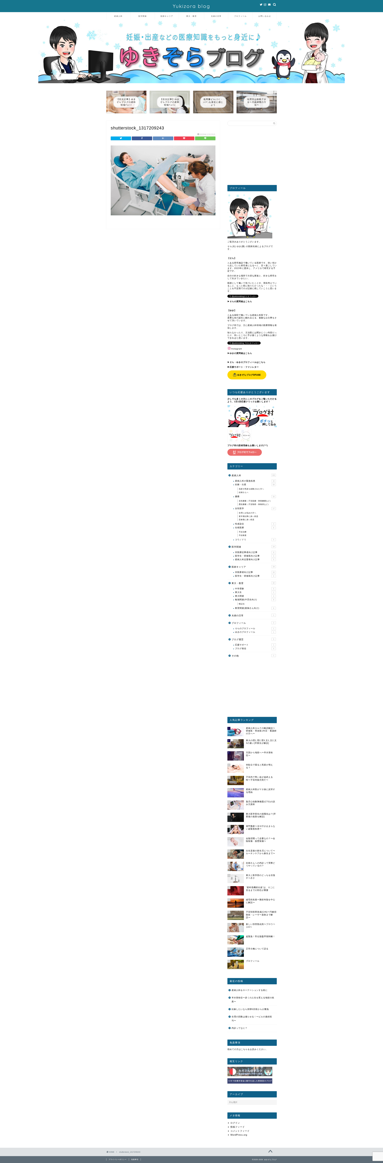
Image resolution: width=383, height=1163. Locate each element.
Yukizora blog (191, 6)
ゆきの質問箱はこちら (241, 353)
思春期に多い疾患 (246, 520)
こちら (244, 1049)
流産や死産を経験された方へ (251, 489)
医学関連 (142, 16)
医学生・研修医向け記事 (254, 556)
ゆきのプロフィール (254, 632)
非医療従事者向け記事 (254, 552)
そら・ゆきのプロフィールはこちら (248, 362)
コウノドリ (254, 539)
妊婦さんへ (244, 492)
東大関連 (254, 596)
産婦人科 (118, 16)
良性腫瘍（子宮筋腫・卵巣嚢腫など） (255, 501)
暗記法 (242, 604)
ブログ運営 (253, 639)
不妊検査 (243, 535)
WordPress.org (238, 1135)
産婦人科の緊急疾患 (255, 481)
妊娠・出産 (255, 484)
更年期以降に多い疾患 (248, 516)
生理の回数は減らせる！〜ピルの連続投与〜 (252, 1019)
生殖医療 (254, 528)
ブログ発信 (254, 648)
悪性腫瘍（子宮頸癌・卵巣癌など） (254, 504)
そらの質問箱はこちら (241, 301)
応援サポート (254, 645)
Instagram (236, 349)
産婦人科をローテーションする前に (250, 990)
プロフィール (240, 16)
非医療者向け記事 (255, 572)
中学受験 (254, 589)
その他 (253, 655)
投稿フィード (237, 1127)
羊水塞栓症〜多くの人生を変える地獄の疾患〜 (253, 1000)
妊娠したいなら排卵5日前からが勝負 (250, 1009)
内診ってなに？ (239, 1028)
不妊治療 (243, 532)
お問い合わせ (264, 16)
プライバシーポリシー (118, 1159)
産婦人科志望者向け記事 (254, 559)
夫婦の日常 (216, 16)
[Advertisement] (252, 156)
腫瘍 (255, 496)
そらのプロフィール (254, 628)
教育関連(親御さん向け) (254, 608)
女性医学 (255, 508)
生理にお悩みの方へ (247, 513)
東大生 (254, 592)
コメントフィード (240, 1131)
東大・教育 (191, 16)
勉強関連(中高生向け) (254, 599)
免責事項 (134, 1159)
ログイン (235, 1123)
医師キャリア (167, 16)
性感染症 (254, 524)
